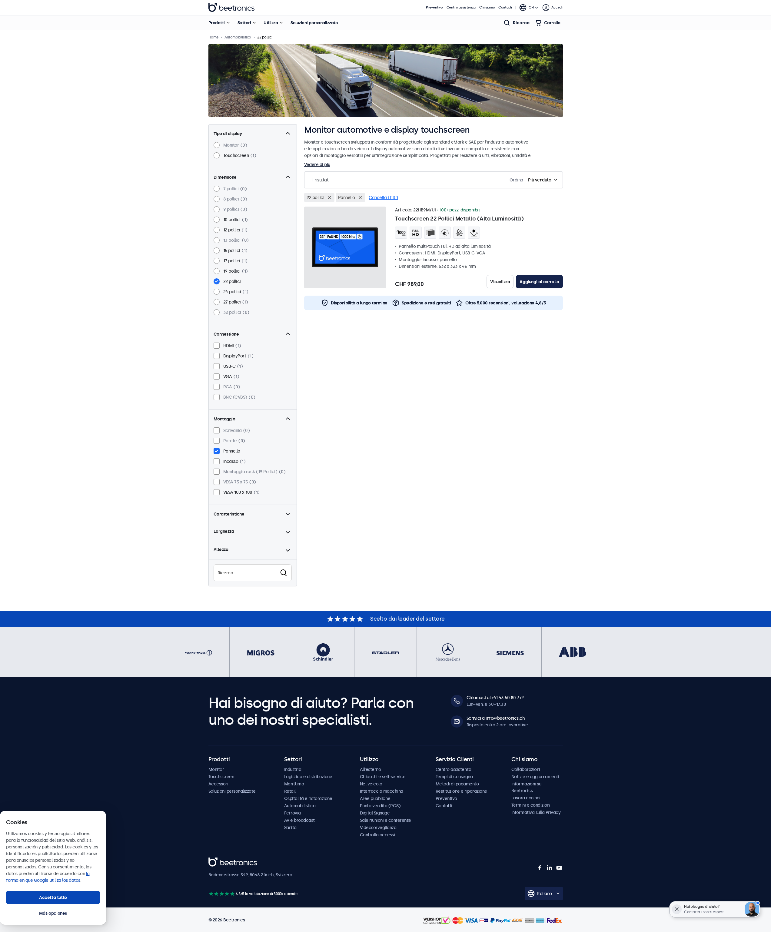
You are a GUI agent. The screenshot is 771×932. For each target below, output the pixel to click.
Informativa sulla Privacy (536, 812)
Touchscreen (221, 776)
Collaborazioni (525, 769)
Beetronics (231, 7)
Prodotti (216, 23)
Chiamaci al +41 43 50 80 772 (495, 697)
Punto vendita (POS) (380, 806)
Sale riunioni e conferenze (385, 820)
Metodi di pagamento (457, 784)
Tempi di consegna (454, 776)
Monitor (216, 769)
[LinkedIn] (549, 867)
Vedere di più (317, 164)
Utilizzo (271, 23)
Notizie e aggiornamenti (535, 776)
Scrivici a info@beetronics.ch (496, 718)
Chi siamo (487, 7)
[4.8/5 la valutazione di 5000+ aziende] (221, 893)
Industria (292, 769)
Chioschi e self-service (383, 776)
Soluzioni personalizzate (314, 23)
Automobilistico (300, 806)
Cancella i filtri (383, 197)
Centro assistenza (461, 7)
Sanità (290, 827)
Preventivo (434, 7)
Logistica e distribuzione (308, 776)
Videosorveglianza (378, 827)
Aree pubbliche (375, 798)
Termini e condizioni (530, 805)
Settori (244, 23)
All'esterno (370, 769)
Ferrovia (292, 813)
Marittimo (294, 784)
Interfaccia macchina (381, 791)
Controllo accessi (377, 835)
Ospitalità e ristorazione (308, 798)
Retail (290, 791)
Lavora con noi (525, 798)
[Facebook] (539, 867)
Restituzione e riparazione (461, 791)
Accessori (218, 784)
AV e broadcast (299, 820)
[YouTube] (559, 867)
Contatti (505, 7)
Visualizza (500, 282)
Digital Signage (375, 813)
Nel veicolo (371, 784)
